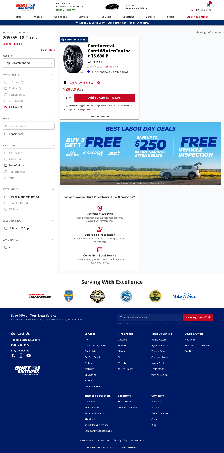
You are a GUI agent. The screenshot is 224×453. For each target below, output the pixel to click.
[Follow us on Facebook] (13, 355)
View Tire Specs (98, 116)
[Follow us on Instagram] (21, 355)
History (155, 407)
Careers (150, 16)
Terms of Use (103, 440)
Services (83, 16)
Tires (18, 16)
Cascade (122, 339)
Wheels (38, 16)
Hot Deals (105, 16)
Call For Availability (81, 82)
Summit (122, 345)
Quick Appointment (198, 16)
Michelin (122, 363)
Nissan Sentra (158, 363)
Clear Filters (48, 49)
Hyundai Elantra (159, 345)
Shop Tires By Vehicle (95, 345)
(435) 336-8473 (203, 9)
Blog (153, 424)
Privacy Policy (187, 323)
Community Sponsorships (98, 430)
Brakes (88, 363)
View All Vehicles (160, 374)
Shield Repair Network (96, 424)
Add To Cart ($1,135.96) (104, 98)
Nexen (121, 351)
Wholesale (89, 401)
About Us (156, 401)
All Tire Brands (125, 368)
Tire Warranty (137, 440)
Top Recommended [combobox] (17, 63)
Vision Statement (160, 413)
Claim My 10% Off (196, 317)
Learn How (91, 109)
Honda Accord (158, 339)
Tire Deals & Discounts (197, 345)
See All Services (92, 386)
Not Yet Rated (111, 66)
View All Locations (127, 407)
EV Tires (88, 380)
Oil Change (60, 16)
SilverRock (89, 419)
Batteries (89, 368)
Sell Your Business (94, 413)
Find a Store (124, 401)
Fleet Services (91, 407)
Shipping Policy (120, 440)
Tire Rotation (91, 351)
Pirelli (120, 357)
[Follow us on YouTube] (28, 355)
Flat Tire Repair (92, 357)
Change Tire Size (12, 43)
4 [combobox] (66, 98)
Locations (128, 16)
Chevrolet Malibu (160, 357)
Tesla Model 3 (158, 368)
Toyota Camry (159, 351)
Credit (170, 16)
